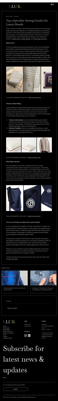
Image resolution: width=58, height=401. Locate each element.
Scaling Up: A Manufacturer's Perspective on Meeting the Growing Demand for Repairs (43, 288)
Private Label (6, 329)
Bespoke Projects (7, 331)
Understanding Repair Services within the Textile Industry (14, 288)
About (4, 326)
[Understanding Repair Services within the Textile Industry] (15, 278)
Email (4, 377)
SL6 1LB (43, 338)
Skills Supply (6, 328)
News (4, 334)
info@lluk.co (44, 324)
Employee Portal (7, 338)
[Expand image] (14, 79)
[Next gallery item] (50, 79)
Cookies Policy (27, 326)
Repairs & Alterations (8, 333)
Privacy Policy (27, 324)
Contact (5, 336)
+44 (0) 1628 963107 (49, 326)
